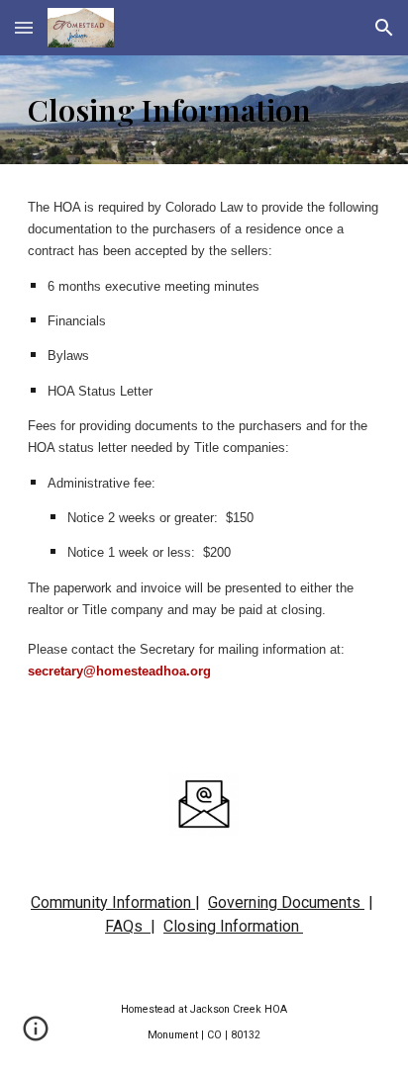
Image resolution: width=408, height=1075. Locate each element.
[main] (204, 109)
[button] (24, 27)
